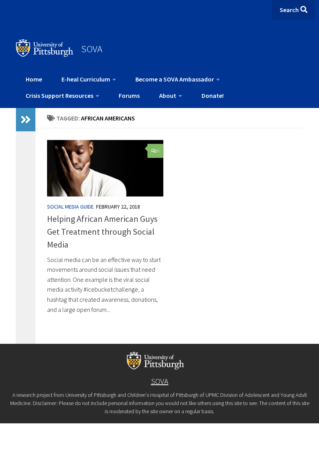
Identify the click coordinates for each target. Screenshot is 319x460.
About (167, 95)
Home (34, 79)
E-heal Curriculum (85, 79)
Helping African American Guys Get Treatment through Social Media (102, 231)
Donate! (213, 95)
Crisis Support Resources (59, 95)
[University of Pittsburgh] (45, 54)
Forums (129, 95)
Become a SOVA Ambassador (174, 79)
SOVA (91, 48)
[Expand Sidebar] (25, 119)
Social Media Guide (70, 206)
